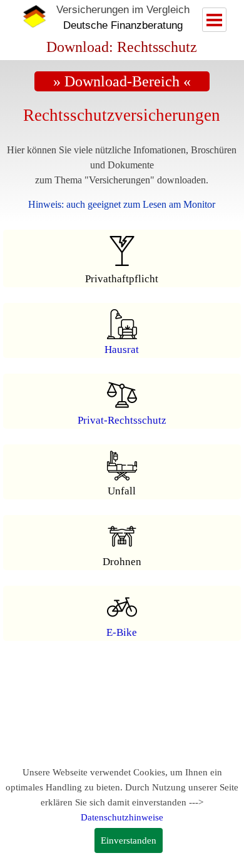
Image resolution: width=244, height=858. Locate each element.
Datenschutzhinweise (122, 817)
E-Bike (121, 632)
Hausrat (121, 349)
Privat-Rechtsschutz (122, 420)
